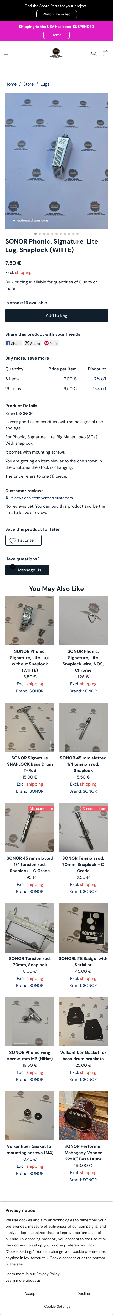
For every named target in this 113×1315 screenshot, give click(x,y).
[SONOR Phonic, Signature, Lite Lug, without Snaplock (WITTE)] (29, 620)
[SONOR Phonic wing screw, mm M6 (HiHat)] (29, 1021)
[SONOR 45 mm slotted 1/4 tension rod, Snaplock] (83, 727)
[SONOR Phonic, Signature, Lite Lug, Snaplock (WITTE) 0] (56, 161)
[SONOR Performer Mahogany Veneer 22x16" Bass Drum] (83, 1115)
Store (28, 84)
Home (11, 84)
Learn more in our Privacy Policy (33, 1273)
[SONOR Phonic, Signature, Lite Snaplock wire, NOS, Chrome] (83, 620)
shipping (23, 272)
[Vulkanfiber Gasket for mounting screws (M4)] (29, 1115)
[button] (56, 14)
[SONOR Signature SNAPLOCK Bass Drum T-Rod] (29, 727)
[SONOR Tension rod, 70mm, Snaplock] (29, 928)
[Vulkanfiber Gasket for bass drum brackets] (83, 1021)
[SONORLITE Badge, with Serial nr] (83, 928)
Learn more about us (23, 1280)
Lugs (44, 84)
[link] (57, 1304)
